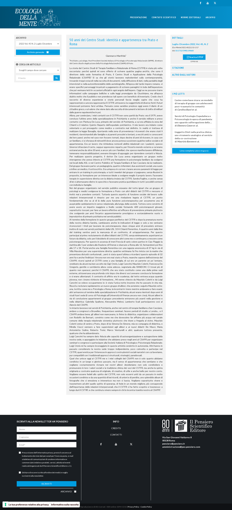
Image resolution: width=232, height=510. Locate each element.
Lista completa (194, 150)
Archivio (210, 17)
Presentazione (138, 17)
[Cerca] (57, 78)
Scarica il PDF (196, 57)
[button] (17, 64)
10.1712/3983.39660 (184, 50)
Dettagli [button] (177, 37)
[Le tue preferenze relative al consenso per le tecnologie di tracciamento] (6, 504)
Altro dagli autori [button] (184, 74)
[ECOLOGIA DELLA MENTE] (38, 17)
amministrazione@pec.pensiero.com (181, 446)
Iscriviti (46, 483)
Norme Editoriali (191, 17)
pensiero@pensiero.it (173, 443)
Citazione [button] (178, 67)
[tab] (194, 38)
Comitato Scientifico (164, 17)
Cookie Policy (146, 507)
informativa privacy (45, 452)
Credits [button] (116, 428)
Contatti (116, 434)
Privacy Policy (133, 507)
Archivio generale (36, 52)
